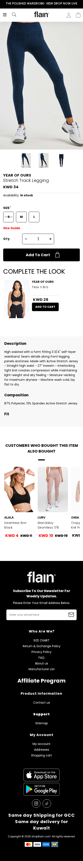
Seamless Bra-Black (15, 525)
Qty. (7, 239)
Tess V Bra (40, 287)
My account (41, 744)
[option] (41, 3)
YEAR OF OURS (17, 175)
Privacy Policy (41, 652)
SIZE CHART (41, 640)
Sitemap (41, 723)
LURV (41, 517)
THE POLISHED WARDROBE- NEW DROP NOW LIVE (41, 3)
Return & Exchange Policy (41, 646)
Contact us (41, 703)
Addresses (41, 750)
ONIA (75, 517)
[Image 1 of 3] (19, 489)
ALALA (9, 517)
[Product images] (17, 299)
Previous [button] (3, 3)
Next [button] (80, 3)
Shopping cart (78, 13)
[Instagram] (36, 803)
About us (41, 663)
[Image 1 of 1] (17, 299)
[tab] (16, 509)
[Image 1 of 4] (53, 489)
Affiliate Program (41, 680)
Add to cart (38, 254)
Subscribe (71, 614)
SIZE (6, 208)
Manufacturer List (42, 669)
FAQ (41, 658)
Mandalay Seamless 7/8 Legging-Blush (49, 527)
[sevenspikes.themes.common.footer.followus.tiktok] (47, 803)
